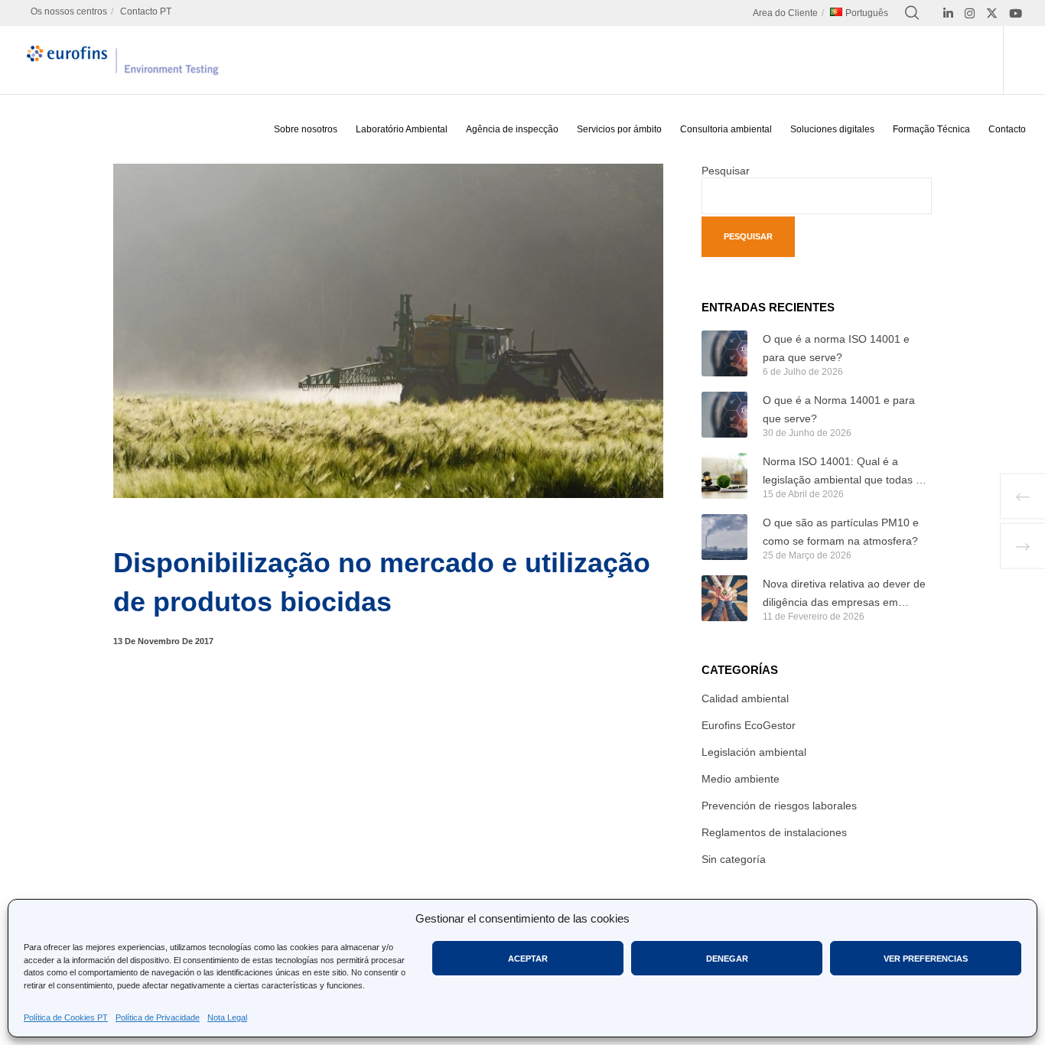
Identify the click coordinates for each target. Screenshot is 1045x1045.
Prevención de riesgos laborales (779, 805)
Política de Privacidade (158, 1017)
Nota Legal (227, 1017)
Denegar (727, 958)
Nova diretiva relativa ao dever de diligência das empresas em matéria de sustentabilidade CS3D (845, 594)
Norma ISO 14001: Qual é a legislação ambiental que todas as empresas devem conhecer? (845, 472)
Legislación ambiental (754, 752)
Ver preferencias (926, 958)
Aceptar (528, 958)
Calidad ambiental (745, 698)
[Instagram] (970, 13)
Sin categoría (734, 859)
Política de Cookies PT (66, 1017)
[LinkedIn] (948, 13)
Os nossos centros (69, 11)
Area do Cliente (785, 13)
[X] (992, 13)
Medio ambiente (741, 779)
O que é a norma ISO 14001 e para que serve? (836, 348)
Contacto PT (145, 11)
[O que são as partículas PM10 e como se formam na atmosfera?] (724, 537)
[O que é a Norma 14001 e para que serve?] (724, 414)
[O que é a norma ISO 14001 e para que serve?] (724, 353)
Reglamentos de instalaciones (774, 832)
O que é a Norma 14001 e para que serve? (839, 409)
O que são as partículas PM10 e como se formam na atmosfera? (841, 531)
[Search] (912, 13)
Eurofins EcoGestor (749, 725)
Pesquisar (726, 170)
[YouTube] (1015, 13)
